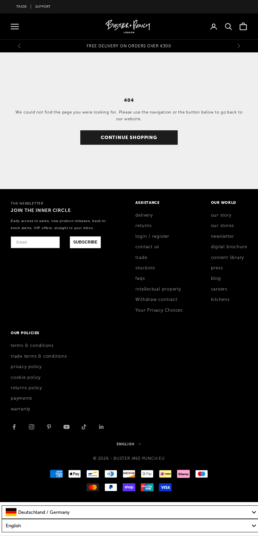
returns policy (26, 388)
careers (219, 289)
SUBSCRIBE (85, 242)
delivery (144, 215)
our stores (222, 225)
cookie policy (26, 377)
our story (221, 215)
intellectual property (158, 289)
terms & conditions (32, 345)
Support (43, 6)
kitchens (220, 299)
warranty (20, 409)
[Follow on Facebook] (14, 426)
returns (143, 225)
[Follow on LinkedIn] (101, 426)
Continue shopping (129, 137)
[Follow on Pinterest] (49, 426)
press (217, 268)
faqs (140, 278)
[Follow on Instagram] (31, 426)
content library (227, 257)
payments (21, 398)
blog (216, 278)
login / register (152, 236)
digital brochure (229, 246)
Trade (21, 6)
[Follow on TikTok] (84, 426)
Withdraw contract (156, 299)
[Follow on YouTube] (66, 426)
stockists (145, 268)
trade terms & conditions (39, 356)
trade (141, 257)
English (125, 444)
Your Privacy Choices (159, 310)
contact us (147, 246)
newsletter (222, 236)
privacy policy (26, 366)
